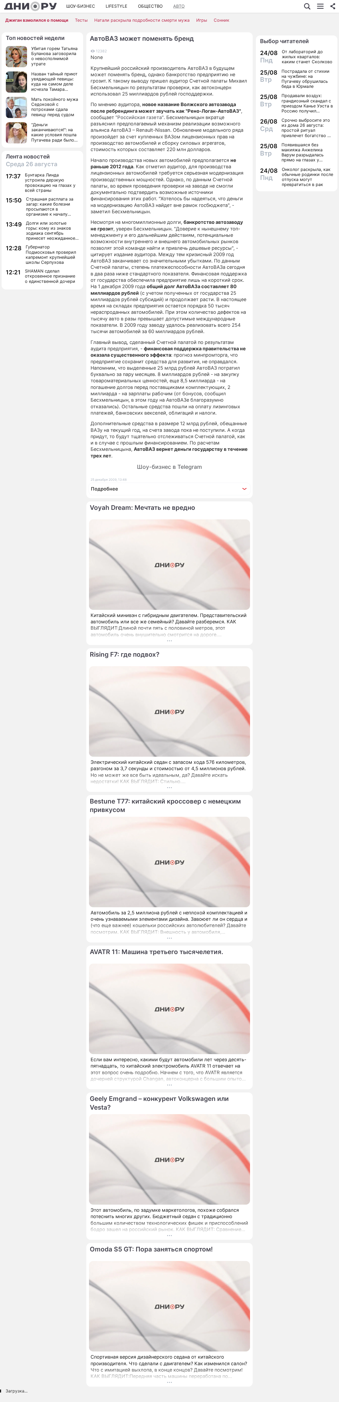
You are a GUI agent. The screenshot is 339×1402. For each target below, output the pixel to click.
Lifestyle (116, 6)
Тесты (81, 20)
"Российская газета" (139, 117)
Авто (179, 6)
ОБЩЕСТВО (150, 6)
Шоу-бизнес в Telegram (169, 467)
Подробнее (104, 489)
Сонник (221, 20)
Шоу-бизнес (80, 6)
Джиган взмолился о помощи (36, 20)
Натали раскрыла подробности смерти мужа (142, 20)
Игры (201, 20)
